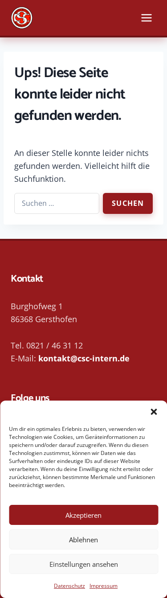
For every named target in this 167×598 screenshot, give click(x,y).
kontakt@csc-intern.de (84, 358)
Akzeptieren (83, 515)
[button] (153, 411)
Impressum (104, 586)
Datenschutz (69, 586)
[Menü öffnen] (146, 17)
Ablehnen (83, 539)
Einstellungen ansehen (83, 564)
